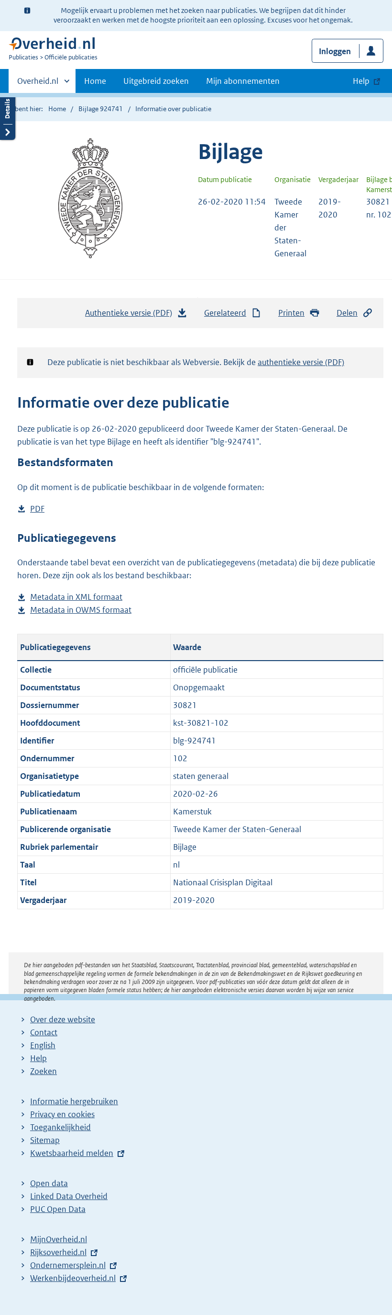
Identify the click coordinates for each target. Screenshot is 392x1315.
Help (38, 1058)
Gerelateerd (225, 313)
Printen (291, 313)
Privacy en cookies (62, 1114)
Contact (43, 1032)
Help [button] (361, 81)
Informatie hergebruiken (74, 1101)
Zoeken (43, 1071)
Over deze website (62, 1019)
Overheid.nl (37, 84)
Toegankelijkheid (60, 1127)
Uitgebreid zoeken (156, 81)
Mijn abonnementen (243, 81)
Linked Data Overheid (69, 1196)
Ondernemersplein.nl (68, 1265)
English (42, 1045)
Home (95, 81)
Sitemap (45, 1140)
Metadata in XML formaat (76, 598)
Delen (347, 313)
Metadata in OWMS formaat (80, 611)
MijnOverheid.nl (58, 1239)
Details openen (7, 116)
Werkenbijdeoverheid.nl (73, 1278)
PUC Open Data (58, 1209)
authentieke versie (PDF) (301, 362)
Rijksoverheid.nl (58, 1252)
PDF (37, 509)
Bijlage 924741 (100, 108)
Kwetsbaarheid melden (71, 1153)
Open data (49, 1183)
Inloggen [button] (335, 51)
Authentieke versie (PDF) (132, 316)
